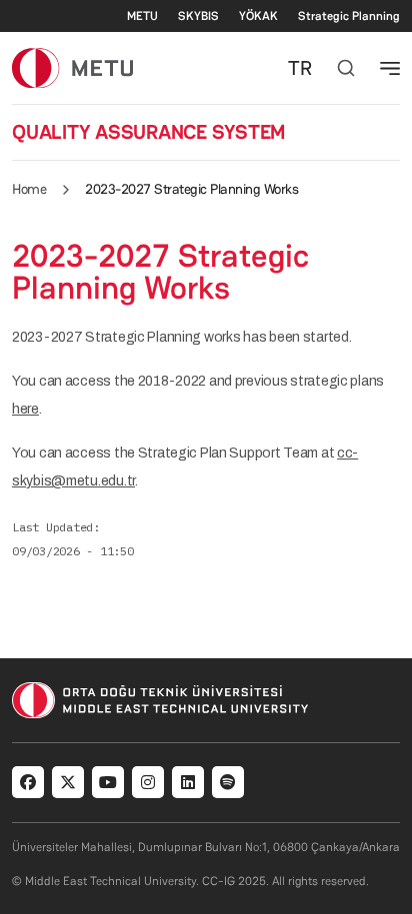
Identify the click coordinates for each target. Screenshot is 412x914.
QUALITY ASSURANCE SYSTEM (148, 132)
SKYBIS (198, 16)
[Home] (72, 67)
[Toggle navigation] (390, 68)
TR (300, 68)
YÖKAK (258, 16)
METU (142, 16)
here (25, 409)
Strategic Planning (349, 16)
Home (29, 189)
